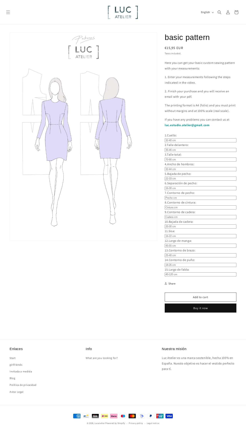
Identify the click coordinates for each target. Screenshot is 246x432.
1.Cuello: (171, 135)
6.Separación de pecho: (181, 183)
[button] (8, 12)
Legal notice (153, 423)
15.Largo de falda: (177, 270)
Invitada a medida (21, 371)
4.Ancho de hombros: (179, 164)
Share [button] (172, 283)
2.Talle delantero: (177, 145)
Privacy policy (136, 423)
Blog (12, 378)
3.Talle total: (173, 155)
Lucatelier (100, 423)
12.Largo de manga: (178, 241)
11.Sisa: (170, 231)
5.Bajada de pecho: (178, 174)
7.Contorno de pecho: (180, 193)
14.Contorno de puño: (180, 260)
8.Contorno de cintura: (180, 202)
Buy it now (200, 308)
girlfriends (16, 364)
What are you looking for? (102, 358)
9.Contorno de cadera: (180, 212)
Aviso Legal (17, 392)
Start (13, 358)
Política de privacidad (23, 385)
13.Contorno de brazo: (180, 250)
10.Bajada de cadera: (179, 222)
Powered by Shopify (115, 423)
